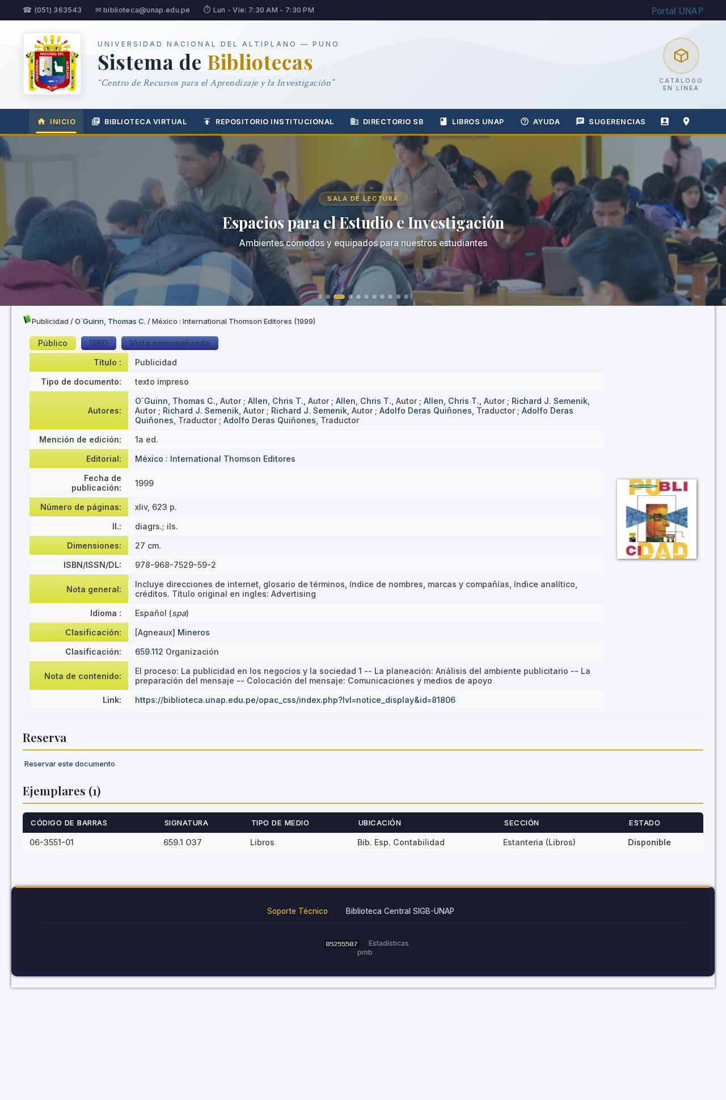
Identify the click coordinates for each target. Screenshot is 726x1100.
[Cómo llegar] (686, 121)
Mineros (194, 632)
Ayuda (546, 121)
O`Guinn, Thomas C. (110, 321)
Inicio (62, 121)
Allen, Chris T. (275, 401)
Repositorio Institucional (275, 121)
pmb (365, 952)
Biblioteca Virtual (145, 121)
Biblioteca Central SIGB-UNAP (400, 911)
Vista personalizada (170, 343)
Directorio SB (393, 121)
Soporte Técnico (297, 911)
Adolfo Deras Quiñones (425, 410)
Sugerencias (617, 121)
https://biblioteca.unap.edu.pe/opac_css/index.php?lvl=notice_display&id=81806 (295, 700)
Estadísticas (389, 943)
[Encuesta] (665, 121)
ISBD (99, 343)
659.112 (149, 651)
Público (52, 343)
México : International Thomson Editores (215, 458)
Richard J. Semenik (550, 401)
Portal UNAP (677, 11)
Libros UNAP (478, 121)
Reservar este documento (69, 763)
